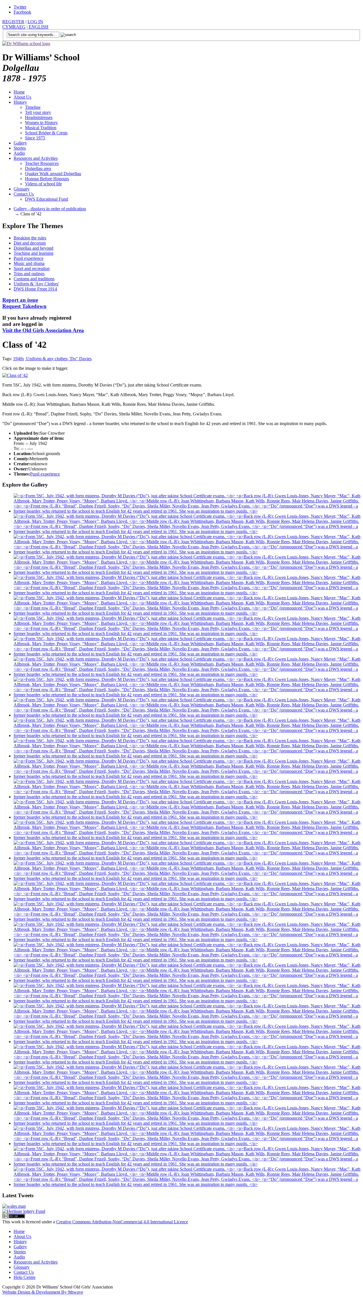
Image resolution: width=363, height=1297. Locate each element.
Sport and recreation (32, 268)
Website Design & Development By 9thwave (42, 1292)
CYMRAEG (14, 26)
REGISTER (13, 21)
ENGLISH (38, 26)
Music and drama (29, 263)
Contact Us (24, 194)
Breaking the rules (30, 237)
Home (19, 92)
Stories (20, 148)
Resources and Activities (36, 158)
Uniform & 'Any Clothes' (36, 283)
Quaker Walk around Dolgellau (53, 173)
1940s (18, 358)
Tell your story (38, 112)
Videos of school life (43, 183)
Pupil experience (28, 258)
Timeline (33, 107)
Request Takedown (24, 303)
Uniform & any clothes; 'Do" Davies (58, 358)
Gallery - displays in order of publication (50, 208)
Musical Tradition (40, 127)
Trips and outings (29, 273)
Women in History (41, 122)
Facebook (22, 12)
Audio (19, 153)
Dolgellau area (38, 168)
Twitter (20, 7)
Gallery (20, 143)
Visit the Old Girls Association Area (43, 330)
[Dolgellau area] (14, 1206)
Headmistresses (38, 117)
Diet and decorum (30, 243)
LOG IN (35, 21)
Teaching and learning (33, 253)
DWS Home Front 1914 (35, 288)
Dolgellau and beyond (33, 248)
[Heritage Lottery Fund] (23, 1211)
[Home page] (26, 43)
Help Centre (24, 1277)
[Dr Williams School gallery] (187, 511)
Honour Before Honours (47, 178)
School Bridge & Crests (46, 132)
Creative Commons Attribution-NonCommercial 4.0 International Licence (122, 1221)
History (20, 102)
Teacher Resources (42, 163)
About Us (22, 97)
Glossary (21, 188)
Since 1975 (35, 137)
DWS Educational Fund (46, 199)
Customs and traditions (34, 278)
